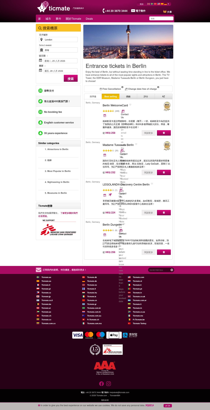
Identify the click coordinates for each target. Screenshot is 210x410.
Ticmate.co (46, 319)
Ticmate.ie (91, 296)
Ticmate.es (46, 281)
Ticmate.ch (46, 315)
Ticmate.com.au (94, 315)
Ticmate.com (138, 277)
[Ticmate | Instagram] (108, 383)
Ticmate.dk (92, 277)
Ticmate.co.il (47, 300)
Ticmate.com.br (94, 308)
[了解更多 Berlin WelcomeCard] (123, 111)
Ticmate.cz (46, 292)
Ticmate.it (137, 284)
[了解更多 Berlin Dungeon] (121, 230)
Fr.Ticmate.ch (93, 319)
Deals (89, 18)
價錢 (128, 96)
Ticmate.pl (46, 288)
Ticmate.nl (137, 281)
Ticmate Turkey (139, 323)
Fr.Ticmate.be (139, 319)
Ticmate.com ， (102, 395)
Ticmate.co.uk (139, 296)
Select (45, 45)
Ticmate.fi (91, 288)
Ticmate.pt (137, 288)
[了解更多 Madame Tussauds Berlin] (122, 150)
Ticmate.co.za (139, 311)
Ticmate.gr (92, 304)
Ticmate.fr (46, 284)
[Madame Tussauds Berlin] (167, 146)
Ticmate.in (137, 308)
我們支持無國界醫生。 (58, 214)
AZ (163, 96)
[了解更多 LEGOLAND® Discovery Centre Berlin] (121, 190)
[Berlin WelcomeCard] (167, 107)
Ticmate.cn (92, 300)
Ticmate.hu (92, 292)
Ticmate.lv (137, 292)
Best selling (110, 96)
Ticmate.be (46, 304)
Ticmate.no (92, 284)
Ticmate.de (92, 281)
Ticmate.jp (46, 296)
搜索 (71, 78)
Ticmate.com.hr (94, 311)
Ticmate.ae (46, 311)
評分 (146, 96)
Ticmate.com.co (48, 323)
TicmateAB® (115, 395)
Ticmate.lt (137, 304)
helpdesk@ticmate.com (119, 392)
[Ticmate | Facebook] (101, 383)
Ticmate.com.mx (94, 323)
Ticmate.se (46, 277)
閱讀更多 (148, 132)
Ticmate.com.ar (140, 300)
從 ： (43, 55)
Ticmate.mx (138, 315)
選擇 (43, 34)
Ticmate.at (46, 308)
